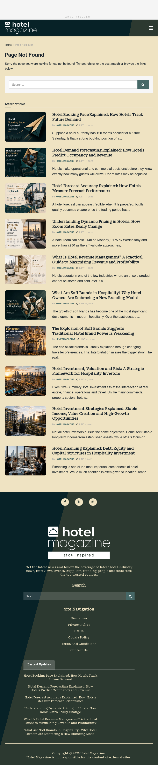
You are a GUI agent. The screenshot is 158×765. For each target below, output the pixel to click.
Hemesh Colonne (66, 339)
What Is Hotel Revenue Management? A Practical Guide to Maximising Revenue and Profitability (97, 259)
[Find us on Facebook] (65, 502)
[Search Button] (143, 84)
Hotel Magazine (65, 125)
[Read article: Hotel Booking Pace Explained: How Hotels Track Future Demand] (25, 127)
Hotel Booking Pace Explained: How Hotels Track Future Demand (97, 116)
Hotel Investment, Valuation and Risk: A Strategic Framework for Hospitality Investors (98, 370)
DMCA (79, 631)
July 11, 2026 (85, 125)
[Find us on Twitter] (79, 502)
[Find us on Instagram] (93, 502)
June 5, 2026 (85, 424)
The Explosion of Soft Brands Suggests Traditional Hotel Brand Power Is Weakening (93, 330)
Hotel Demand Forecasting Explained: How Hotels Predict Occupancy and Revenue (98, 152)
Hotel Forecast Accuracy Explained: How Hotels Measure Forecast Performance (96, 188)
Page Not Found (24, 44)
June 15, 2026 (87, 339)
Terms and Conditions (79, 643)
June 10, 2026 (85, 379)
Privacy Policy (79, 624)
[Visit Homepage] (21, 28)
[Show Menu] (151, 28)
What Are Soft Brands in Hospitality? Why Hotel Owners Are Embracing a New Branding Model (96, 295)
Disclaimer (79, 618)
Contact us (79, 650)
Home (8, 44)
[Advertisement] (79, 6)
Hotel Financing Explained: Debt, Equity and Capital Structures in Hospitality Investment (93, 450)
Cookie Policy (78, 637)
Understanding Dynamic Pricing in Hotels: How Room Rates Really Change (96, 223)
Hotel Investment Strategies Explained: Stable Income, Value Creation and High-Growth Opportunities (94, 413)
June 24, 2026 (85, 303)
